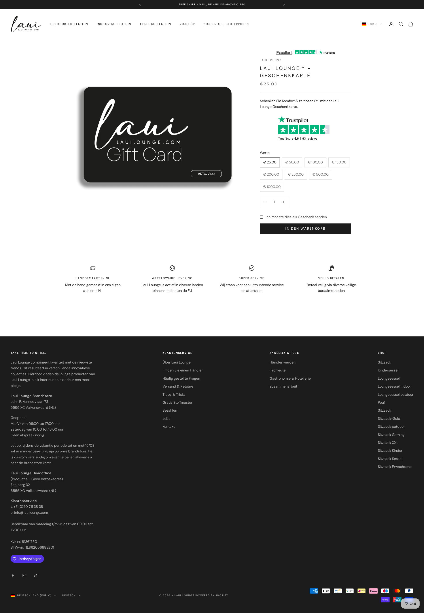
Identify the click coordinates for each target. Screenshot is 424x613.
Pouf (381, 402)
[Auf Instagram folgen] (24, 575)
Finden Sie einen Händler (183, 370)
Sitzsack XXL (388, 442)
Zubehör (187, 24)
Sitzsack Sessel (390, 458)
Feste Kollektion (155, 24)
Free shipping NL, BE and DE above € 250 (212, 4)
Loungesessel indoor (394, 386)
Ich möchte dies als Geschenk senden (296, 217)
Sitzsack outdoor (391, 426)
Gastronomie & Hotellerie (290, 378)
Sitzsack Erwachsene (395, 466)
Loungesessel (389, 378)
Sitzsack (384, 362)
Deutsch (69, 595)
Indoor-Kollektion (114, 24)
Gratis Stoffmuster (177, 402)
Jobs (166, 418)
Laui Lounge (271, 60)
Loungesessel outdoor (395, 394)
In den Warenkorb (305, 228)
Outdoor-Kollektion (69, 24)
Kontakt (169, 426)
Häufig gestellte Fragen (181, 378)
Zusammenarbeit (283, 386)
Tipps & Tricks (174, 394)
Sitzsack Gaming (391, 434)
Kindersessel (388, 370)
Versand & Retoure (178, 386)
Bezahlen (170, 410)
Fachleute (278, 370)
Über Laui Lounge (177, 362)
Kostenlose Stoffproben (226, 24)
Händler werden (282, 362)
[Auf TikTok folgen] (36, 575)
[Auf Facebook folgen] (13, 575)
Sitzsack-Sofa (389, 418)
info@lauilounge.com (31, 512)
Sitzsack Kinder (390, 450)
